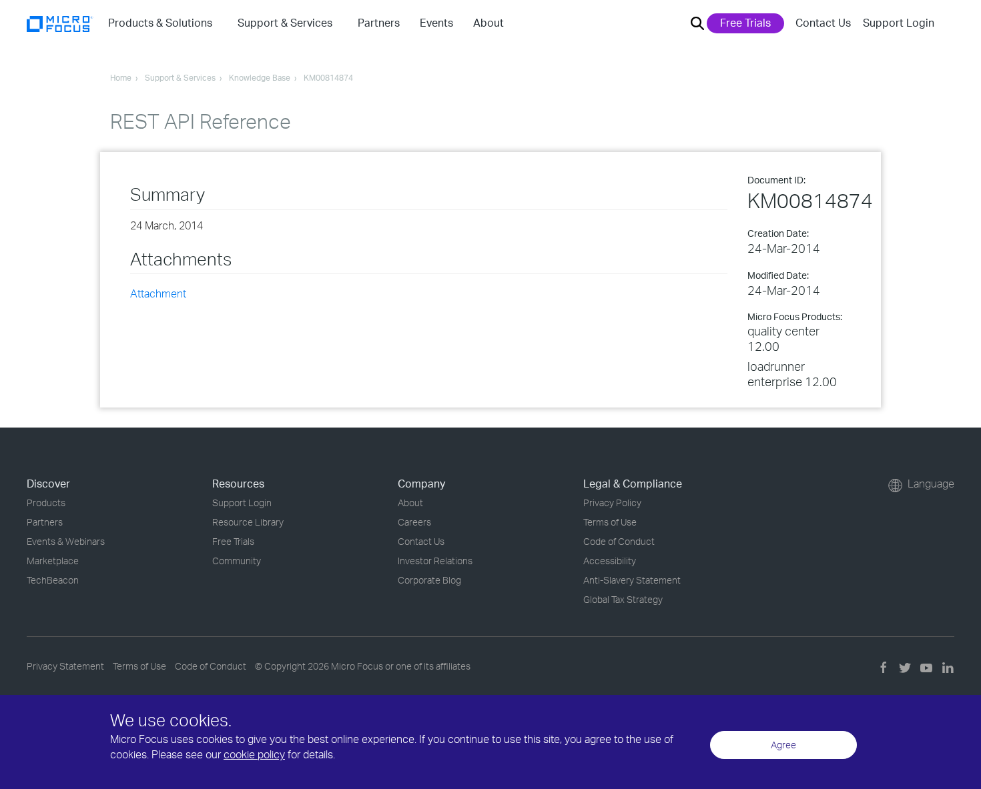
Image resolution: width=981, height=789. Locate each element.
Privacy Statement (65, 666)
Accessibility (609, 560)
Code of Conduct (619, 541)
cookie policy (254, 754)
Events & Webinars (66, 541)
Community (236, 560)
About (410, 502)
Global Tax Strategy (623, 599)
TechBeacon (53, 580)
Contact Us (823, 22)
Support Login (898, 22)
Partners (45, 522)
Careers (414, 522)
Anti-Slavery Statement (632, 580)
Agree (783, 744)
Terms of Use (610, 522)
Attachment (158, 293)
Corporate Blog (429, 580)
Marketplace (53, 560)
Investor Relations (435, 560)
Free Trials (745, 22)
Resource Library (248, 522)
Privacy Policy (612, 502)
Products (46, 502)
